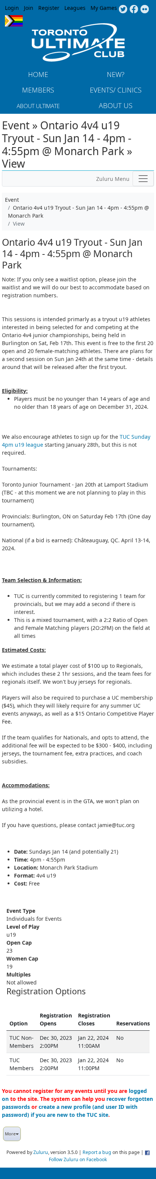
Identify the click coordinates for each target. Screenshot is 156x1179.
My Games (103, 7)
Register (48, 7)
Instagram (145, 9)
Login (12, 7)
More (10, 1134)
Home (38, 74)
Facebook (134, 9)
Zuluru (40, 1152)
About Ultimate (38, 106)
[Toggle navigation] (143, 178)
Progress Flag (14, 21)
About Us (116, 105)
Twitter (123, 9)
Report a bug (97, 1152)
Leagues (75, 7)
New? (116, 74)
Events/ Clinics (116, 89)
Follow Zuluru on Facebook (78, 1159)
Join (28, 7)
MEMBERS (38, 89)
